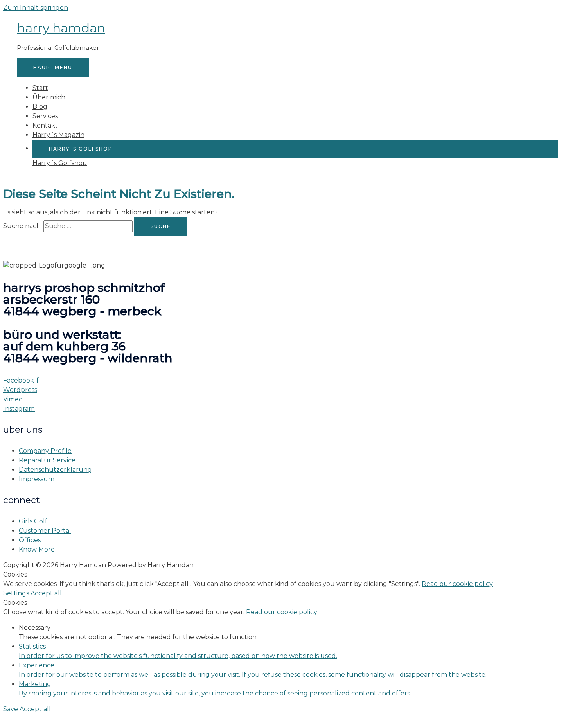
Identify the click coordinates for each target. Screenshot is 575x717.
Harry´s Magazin (58, 134)
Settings (17, 593)
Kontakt (45, 125)
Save (11, 709)
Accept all (46, 593)
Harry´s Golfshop (59, 163)
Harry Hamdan (61, 28)
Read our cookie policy (457, 584)
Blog (39, 106)
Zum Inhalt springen (35, 7)
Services (45, 116)
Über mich (48, 97)
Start (40, 88)
